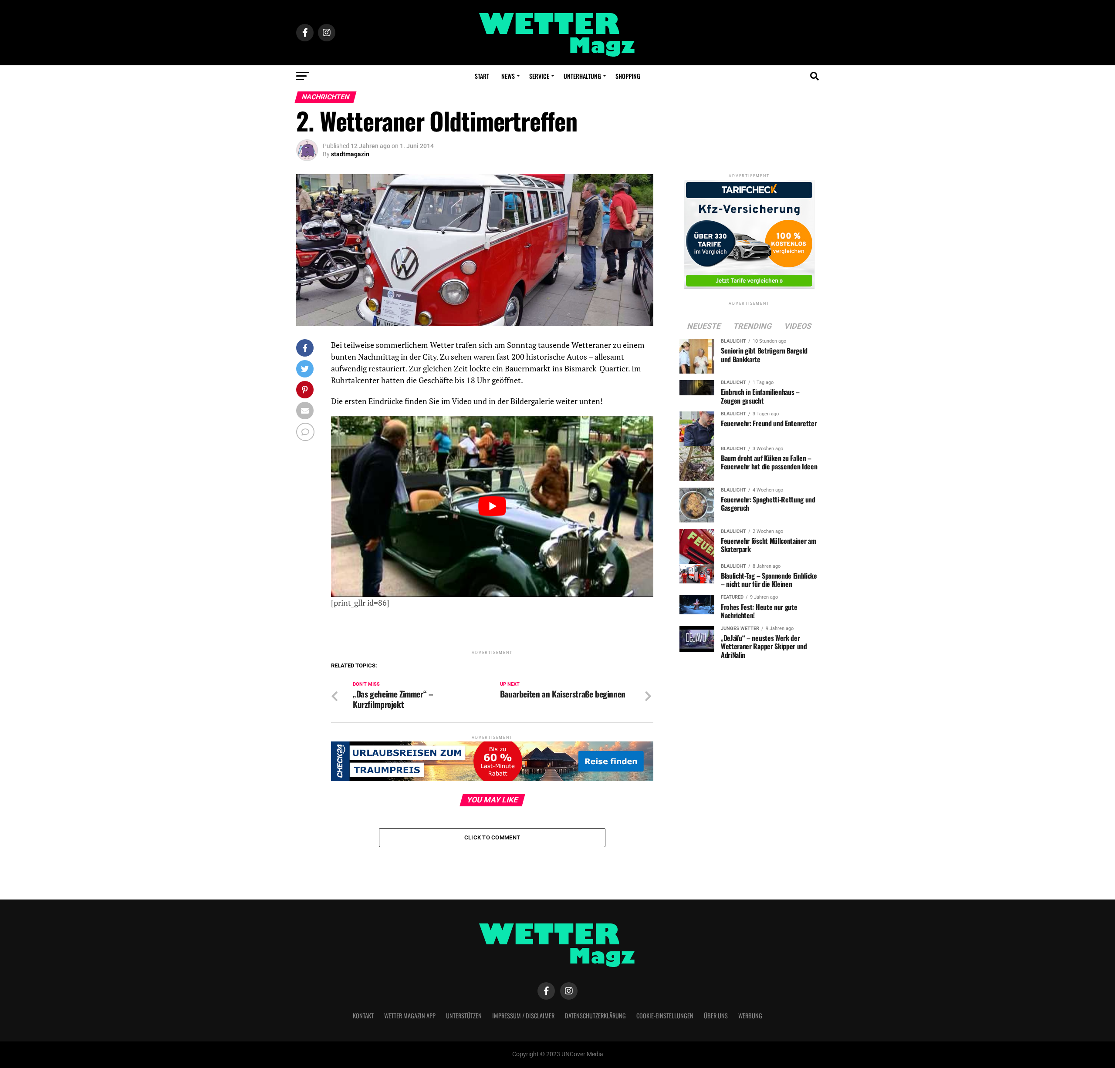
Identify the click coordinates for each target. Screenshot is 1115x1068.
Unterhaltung (582, 76)
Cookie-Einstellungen (664, 1015)
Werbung (750, 1015)
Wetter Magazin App (410, 1015)
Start (482, 76)
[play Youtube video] (492, 506)
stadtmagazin (350, 154)
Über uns (716, 1015)
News (508, 76)
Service (539, 76)
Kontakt (363, 1015)
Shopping (627, 76)
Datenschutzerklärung (595, 1015)
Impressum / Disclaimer (523, 1015)
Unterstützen (464, 1015)
